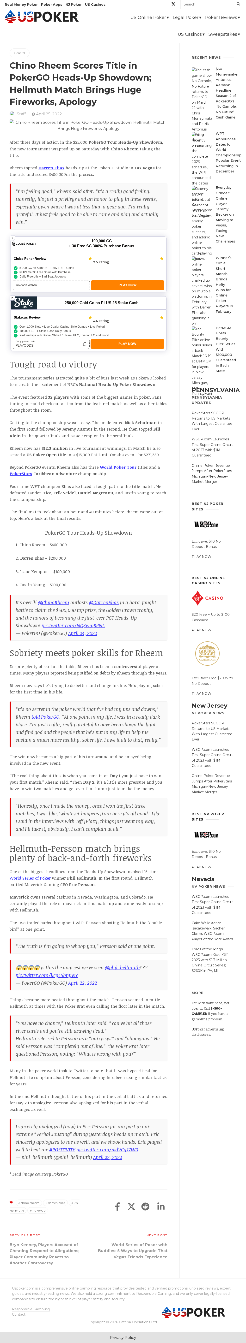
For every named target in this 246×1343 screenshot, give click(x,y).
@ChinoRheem (53, 602)
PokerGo (39, 1210)
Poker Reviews (221, 17)
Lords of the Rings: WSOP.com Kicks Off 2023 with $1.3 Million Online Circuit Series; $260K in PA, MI (210, 960)
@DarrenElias (104, 602)
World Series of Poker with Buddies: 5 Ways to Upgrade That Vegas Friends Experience (132, 1250)
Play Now (127, 285)
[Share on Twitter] (131, 1207)
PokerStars (21, 473)
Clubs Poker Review (30, 258)
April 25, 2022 (48, 114)
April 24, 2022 (82, 633)
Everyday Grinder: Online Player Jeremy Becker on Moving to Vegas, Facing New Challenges (225, 214)
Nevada (203, 879)
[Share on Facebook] (117, 1207)
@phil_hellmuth (122, 967)
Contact (18, 1314)
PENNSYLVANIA (216, 390)
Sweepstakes (223, 34)
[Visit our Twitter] (173, 5)
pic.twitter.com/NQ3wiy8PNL (73, 625)
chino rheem (30, 1203)
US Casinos (190, 34)
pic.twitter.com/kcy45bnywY (47, 975)
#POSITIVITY (62, 1149)
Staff (21, 114)
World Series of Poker (30, 878)
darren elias (56, 1203)
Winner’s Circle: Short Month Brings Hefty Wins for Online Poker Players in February (224, 285)
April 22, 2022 (82, 982)
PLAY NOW (201, 557)
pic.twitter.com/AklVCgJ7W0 (107, 1149)
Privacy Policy (123, 1337)
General (19, 53)
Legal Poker (185, 17)
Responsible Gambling (31, 1309)
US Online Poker (148, 17)
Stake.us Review (27, 317)
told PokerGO (45, 716)
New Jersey (209, 705)
